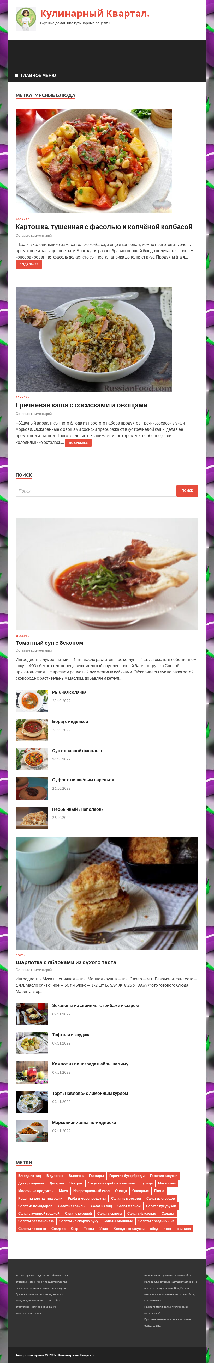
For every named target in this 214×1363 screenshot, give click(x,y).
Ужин (103, 1228)
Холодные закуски (129, 1228)
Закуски (23, 218)
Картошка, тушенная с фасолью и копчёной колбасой (104, 226)
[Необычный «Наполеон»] (32, 827)
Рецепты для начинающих (40, 1198)
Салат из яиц (101, 1206)
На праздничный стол (91, 1191)
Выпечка (76, 1176)
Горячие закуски (163, 1176)
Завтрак (76, 1183)
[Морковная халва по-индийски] (32, 1140)
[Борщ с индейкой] (32, 739)
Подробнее (29, 264)
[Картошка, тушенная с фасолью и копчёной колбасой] (107, 163)
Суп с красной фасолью (77, 750)
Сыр (74, 1228)
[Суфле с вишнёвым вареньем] (32, 798)
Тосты (89, 1228)
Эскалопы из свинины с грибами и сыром (95, 1005)
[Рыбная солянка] (32, 710)
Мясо (63, 1191)
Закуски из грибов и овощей (111, 1183)
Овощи (121, 1191)
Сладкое (58, 1228)
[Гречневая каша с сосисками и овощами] (107, 341)
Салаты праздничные (156, 1221)
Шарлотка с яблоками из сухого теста (66, 962)
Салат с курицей (78, 1213)
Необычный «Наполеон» (78, 809)
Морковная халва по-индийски (84, 1122)
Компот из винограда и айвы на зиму (90, 1063)
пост (167, 1228)
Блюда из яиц (29, 1176)
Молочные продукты (36, 1191)
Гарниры (96, 1176)
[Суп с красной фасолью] (32, 768)
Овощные (140, 1191)
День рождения (31, 1183)
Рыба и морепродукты (87, 1198)
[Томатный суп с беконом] (107, 631)
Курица (147, 1183)
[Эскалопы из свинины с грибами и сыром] (32, 1023)
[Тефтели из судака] (32, 1052)
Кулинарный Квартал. (95, 13)
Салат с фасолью (141, 1213)
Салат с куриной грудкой (39, 1213)
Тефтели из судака (71, 1034)
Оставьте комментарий (34, 235)
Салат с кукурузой (161, 1206)
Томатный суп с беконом (49, 642)
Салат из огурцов (160, 1198)
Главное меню (38, 75)
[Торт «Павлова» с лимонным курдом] (32, 1111)
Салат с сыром (109, 1213)
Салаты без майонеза (36, 1221)
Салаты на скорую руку (78, 1221)
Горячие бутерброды (127, 1176)
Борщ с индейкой (70, 721)
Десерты (23, 635)
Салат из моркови (126, 1198)
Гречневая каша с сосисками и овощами (82, 405)
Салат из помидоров (35, 1206)
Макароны (167, 1183)
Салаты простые (32, 1228)
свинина (184, 1228)
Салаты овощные (118, 1221)
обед (154, 1228)
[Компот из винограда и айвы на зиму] (32, 1082)
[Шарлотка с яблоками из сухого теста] (107, 950)
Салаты (168, 1213)
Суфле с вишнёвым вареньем (83, 779)
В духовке (54, 1176)
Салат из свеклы (71, 1206)
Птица (159, 1191)
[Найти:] (107, 491)
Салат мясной (129, 1206)
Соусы (21, 955)
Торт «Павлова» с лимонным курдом (90, 1093)
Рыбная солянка (69, 692)
